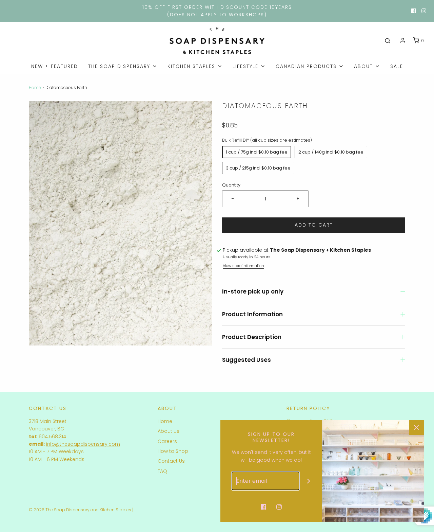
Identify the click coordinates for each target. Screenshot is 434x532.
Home (35, 87)
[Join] (308, 481)
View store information (243, 265)
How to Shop (173, 451)
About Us (168, 431)
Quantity (231, 185)
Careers (167, 441)
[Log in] (403, 40)
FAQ (162, 471)
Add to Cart (314, 224)
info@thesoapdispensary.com (83, 444)
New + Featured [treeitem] (54, 66)
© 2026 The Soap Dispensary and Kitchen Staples (80, 510)
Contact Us (171, 461)
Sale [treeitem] (396, 66)
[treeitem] (122, 66)
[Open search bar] (387, 41)
